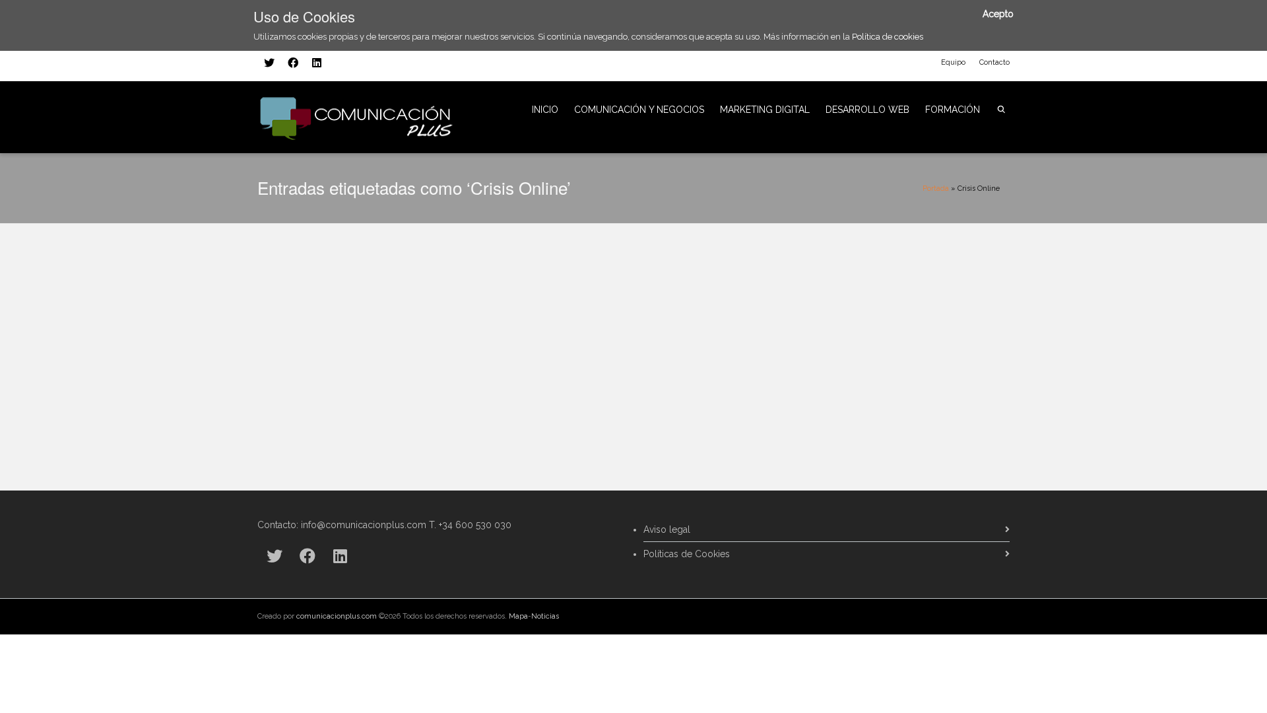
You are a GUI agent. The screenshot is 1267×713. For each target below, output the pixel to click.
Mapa (518, 616)
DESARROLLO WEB (867, 109)
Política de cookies (887, 37)
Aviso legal (666, 529)
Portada (936, 188)
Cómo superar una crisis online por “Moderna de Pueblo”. (369, 255)
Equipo (953, 62)
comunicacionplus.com (336, 616)
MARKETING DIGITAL (765, 109)
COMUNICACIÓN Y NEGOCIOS (639, 109)
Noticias (545, 616)
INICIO (545, 109)
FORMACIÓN (952, 109)
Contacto (994, 62)
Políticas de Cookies (686, 554)
